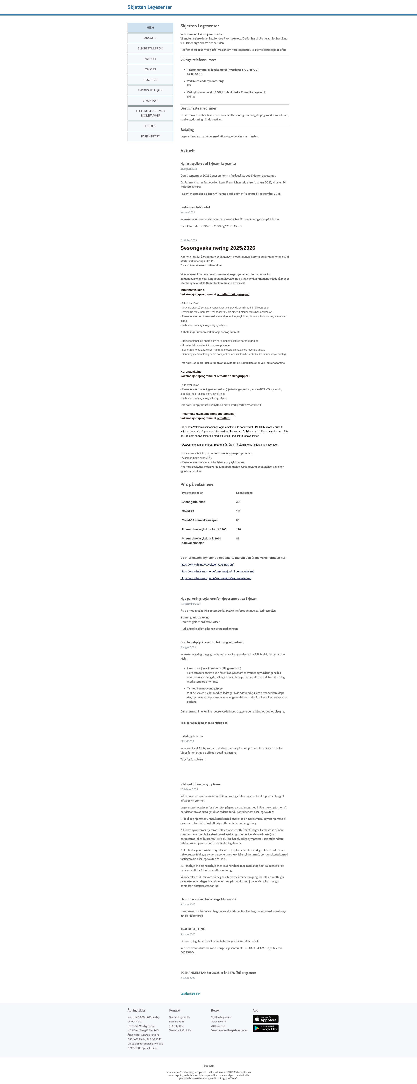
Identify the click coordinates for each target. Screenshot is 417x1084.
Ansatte (150, 38)
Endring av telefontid (195, 207)
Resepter (150, 80)
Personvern (208, 1065)
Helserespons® (173, 1072)
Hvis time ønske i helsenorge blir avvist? (208, 899)
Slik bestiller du (150, 48)
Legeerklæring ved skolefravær (150, 113)
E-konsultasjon (150, 90)
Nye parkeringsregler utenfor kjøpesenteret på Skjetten (218, 599)
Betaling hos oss (191, 736)
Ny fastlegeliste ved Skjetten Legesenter (208, 164)
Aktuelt (150, 59)
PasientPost (150, 136)
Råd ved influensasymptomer (201, 784)
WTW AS (232, 1072)
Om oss (150, 69)
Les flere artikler (190, 994)
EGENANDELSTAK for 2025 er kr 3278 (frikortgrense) (218, 973)
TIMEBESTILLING (192, 929)
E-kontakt (150, 101)
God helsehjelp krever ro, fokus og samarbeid (211, 642)
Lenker (150, 126)
